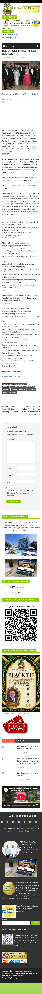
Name (9, 469)
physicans (12, 392)
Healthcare (30, 387)
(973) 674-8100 (26, 847)
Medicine (22, 390)
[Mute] (34, 805)
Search (4, 919)
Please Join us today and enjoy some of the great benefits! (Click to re (27, 908)
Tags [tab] (33, 741)
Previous (5, 99)
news (5, 392)
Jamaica (14, 390)
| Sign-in (11, 971)
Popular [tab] (8, 741)
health (21, 387)
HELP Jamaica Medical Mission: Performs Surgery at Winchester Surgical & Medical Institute (28, 761)
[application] (21, 797)
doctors (14, 387)
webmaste (23, 58)
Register (5, 971)
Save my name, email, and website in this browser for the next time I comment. (19, 493)
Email (9, 475)
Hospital (6, 390)
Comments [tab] (21, 741)
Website (9, 482)
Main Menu (10, 46)
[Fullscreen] (37, 805)
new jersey (31, 390)
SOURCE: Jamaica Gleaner (11, 376)
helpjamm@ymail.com (30, 850)
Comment (10, 439)
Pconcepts (15, 978)
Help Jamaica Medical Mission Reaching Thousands (10, 409)
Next (10, 99)
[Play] (5, 805)
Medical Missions (20, 384)
